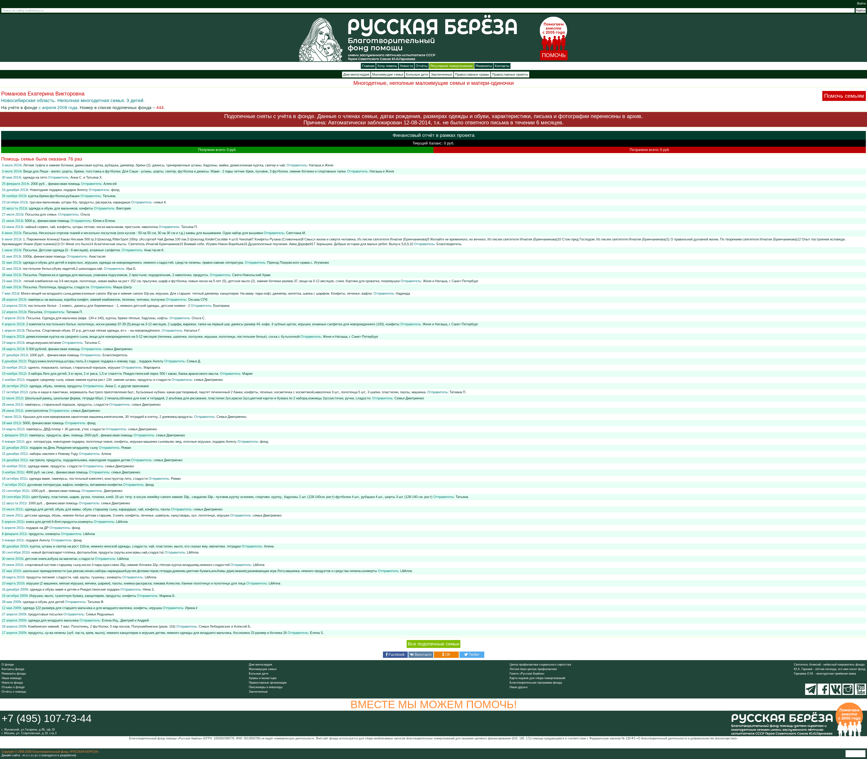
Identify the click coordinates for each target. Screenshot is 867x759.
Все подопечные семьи (433, 644)
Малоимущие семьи (387, 74)
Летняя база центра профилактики (533, 669)
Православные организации (268, 682)
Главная (368, 66)
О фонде (8, 664)
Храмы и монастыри (262, 678)
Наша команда (11, 678)
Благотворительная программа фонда (536, 682)
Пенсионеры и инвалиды (265, 687)
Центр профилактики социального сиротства (540, 664)
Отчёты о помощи (14, 691)
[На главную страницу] (320, 39)
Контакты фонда (13, 669)
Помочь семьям (844, 96)
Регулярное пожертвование (451, 66)
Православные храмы (472, 74)
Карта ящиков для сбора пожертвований (537, 678)
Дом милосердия (356, 74)
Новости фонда (12, 682)
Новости (406, 66)
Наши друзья (518, 687)
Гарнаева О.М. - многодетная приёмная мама (825, 673)
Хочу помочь (387, 66)
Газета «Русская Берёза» (527, 673)
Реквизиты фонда (14, 673)
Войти (861, 3)
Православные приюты (510, 74)
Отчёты (422, 66)
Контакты (502, 66)
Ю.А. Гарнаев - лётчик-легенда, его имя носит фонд (829, 669)
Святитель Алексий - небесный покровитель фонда (829, 664)
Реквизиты (483, 66)
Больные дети (417, 74)
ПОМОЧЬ (554, 55)
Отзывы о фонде (13, 687)
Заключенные (441, 74)
